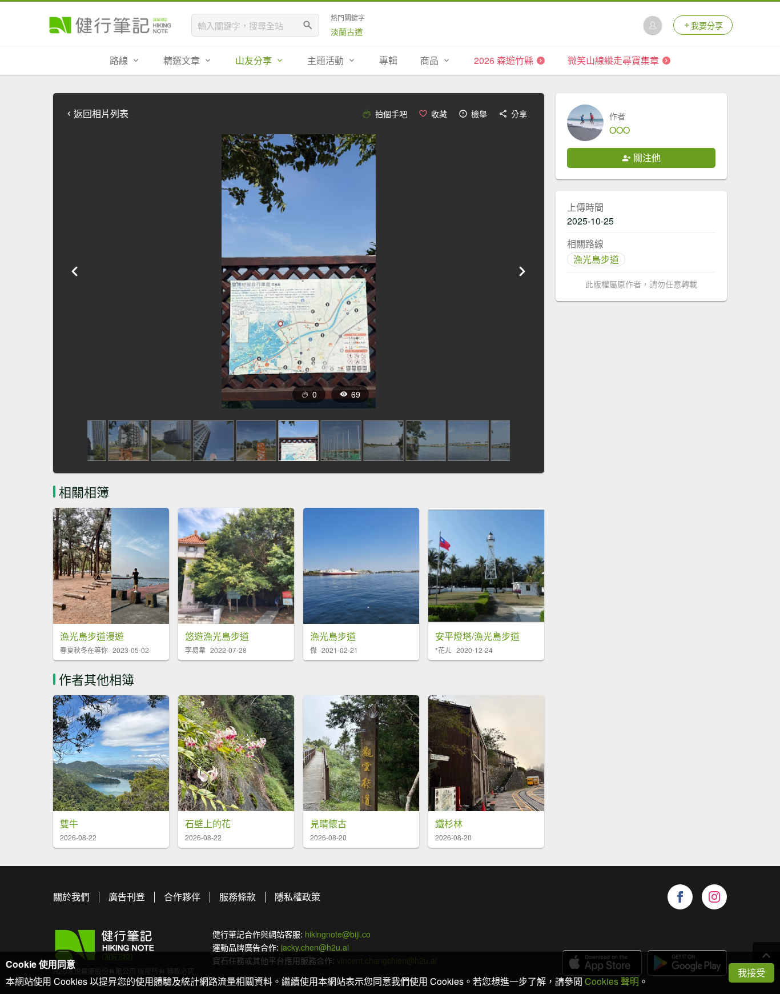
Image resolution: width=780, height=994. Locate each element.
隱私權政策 (297, 896)
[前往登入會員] (653, 25)
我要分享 (707, 25)
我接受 (751, 972)
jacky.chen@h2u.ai (315, 947)
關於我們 (71, 896)
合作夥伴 (182, 896)
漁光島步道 (596, 259)
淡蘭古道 (347, 31)
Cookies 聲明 (612, 981)
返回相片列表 (101, 114)
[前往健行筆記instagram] (714, 896)
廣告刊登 (126, 896)
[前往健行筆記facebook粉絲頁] (680, 896)
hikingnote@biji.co (338, 934)
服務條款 (237, 896)
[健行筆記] (110, 25)
